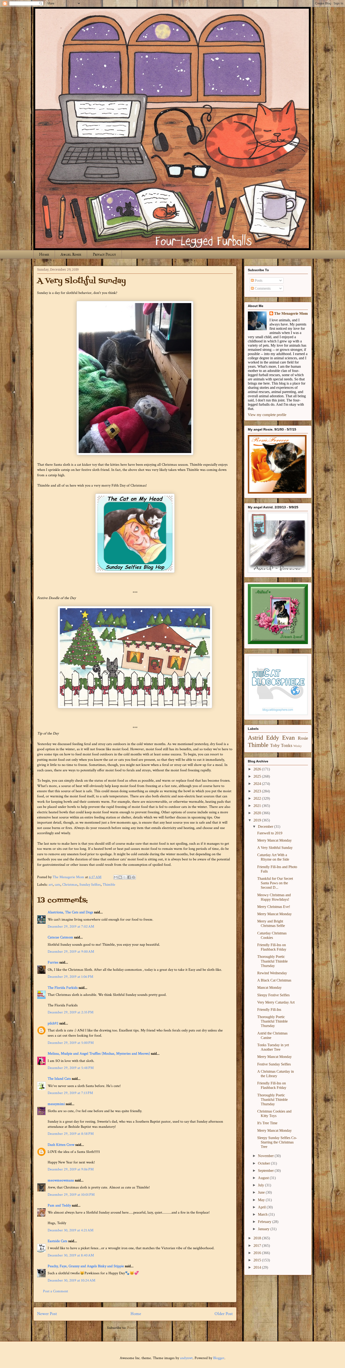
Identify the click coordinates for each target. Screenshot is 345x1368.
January (264, 1229)
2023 (257, 791)
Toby (275, 745)
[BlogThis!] (120, 877)
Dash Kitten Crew (61, 1144)
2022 (257, 798)
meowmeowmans (61, 1180)
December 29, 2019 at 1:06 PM (70, 976)
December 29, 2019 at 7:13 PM (70, 1093)
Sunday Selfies (90, 884)
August (264, 1178)
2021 (257, 806)
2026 (257, 769)
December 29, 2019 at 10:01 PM (71, 1194)
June (262, 1192)
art (51, 884)
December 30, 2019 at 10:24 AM (71, 1280)
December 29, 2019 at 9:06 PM (71, 1169)
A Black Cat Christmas (274, 980)
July (261, 1185)
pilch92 (53, 1023)
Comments (262, 288)
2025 (257, 776)
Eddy (272, 737)
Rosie (303, 738)
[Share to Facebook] (129, 877)
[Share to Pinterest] (133, 877)
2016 (257, 1253)
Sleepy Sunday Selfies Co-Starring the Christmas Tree (277, 1142)
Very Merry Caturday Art (276, 1002)
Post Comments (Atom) (145, 1327)
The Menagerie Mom (291, 313)
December (266, 826)
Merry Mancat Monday (274, 840)
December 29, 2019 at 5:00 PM (71, 1042)
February (265, 1222)
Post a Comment (55, 1291)
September (266, 1171)
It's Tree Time (267, 1123)
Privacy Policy (104, 254)
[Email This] (115, 877)
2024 (257, 784)
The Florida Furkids (63, 987)
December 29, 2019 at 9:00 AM (71, 951)
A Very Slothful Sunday (275, 848)
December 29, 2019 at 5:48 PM (71, 1067)
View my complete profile (267, 415)
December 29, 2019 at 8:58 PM (71, 1133)
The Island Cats (59, 1078)
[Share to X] (124, 877)
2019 (257, 820)
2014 (257, 1267)
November (266, 1156)
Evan (288, 737)
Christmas (69, 884)
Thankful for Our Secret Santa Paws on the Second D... (275, 883)
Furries (53, 962)
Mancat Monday (269, 987)
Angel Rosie (71, 254)
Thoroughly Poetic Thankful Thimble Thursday (272, 961)
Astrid (255, 737)
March (263, 1214)
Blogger (218, 1358)
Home (44, 254)
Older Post (224, 1314)
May (262, 1200)
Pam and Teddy (60, 1205)
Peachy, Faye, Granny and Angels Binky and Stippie (86, 1266)
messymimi (56, 1104)
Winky (297, 746)
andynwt (186, 1358)
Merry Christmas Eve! (273, 907)
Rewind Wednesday (272, 973)
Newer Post (47, 1314)
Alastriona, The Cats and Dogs (71, 912)
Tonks (286, 745)
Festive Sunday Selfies (274, 1064)
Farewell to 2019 (269, 833)
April (262, 1207)
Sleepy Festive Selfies (273, 995)
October (264, 1163)
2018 (257, 1238)
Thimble (109, 884)
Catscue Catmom (60, 937)
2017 (257, 1246)
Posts (258, 280)
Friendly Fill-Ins (269, 1010)
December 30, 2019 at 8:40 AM (71, 1255)
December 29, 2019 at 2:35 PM (70, 1012)
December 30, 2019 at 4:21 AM (70, 1230)
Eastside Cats (57, 1241)
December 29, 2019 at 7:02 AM (71, 926)
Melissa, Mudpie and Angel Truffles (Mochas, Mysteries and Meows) (99, 1053)
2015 (257, 1260)
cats (57, 884)
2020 (257, 813)
